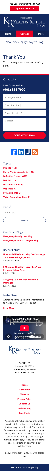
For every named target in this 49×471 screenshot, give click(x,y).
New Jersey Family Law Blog (17, 236)
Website (24, 394)
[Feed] (35, 152)
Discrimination (13, 184)
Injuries (10, 167)
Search (24, 220)
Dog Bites (9, 188)
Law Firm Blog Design (24, 467)
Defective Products (15, 176)
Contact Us (24, 403)
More (41, 33)
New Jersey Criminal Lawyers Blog (20, 240)
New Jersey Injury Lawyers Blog (24, 22)
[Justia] (28, 152)
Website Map (24, 408)
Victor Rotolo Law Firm (16, 197)
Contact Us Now (24, 135)
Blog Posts (24, 413)
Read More (8, 308)
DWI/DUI (9, 180)
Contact (24, 33)
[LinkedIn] (21, 152)
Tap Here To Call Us (24, 8)
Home (8, 33)
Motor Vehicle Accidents (18, 172)
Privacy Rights (12, 192)
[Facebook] (14, 152)
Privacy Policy (24, 399)
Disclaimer (24, 389)
